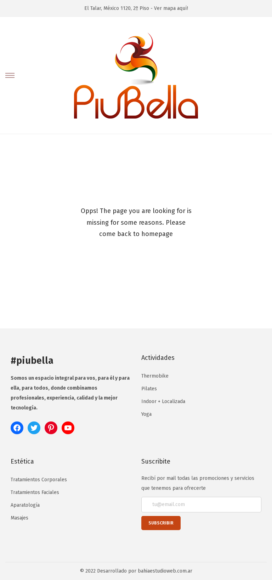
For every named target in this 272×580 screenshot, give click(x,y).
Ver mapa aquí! (171, 8)
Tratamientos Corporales (39, 480)
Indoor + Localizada (163, 401)
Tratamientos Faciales (35, 492)
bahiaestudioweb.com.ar (165, 571)
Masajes (19, 518)
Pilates (149, 389)
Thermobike (155, 376)
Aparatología (25, 505)
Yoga (146, 414)
